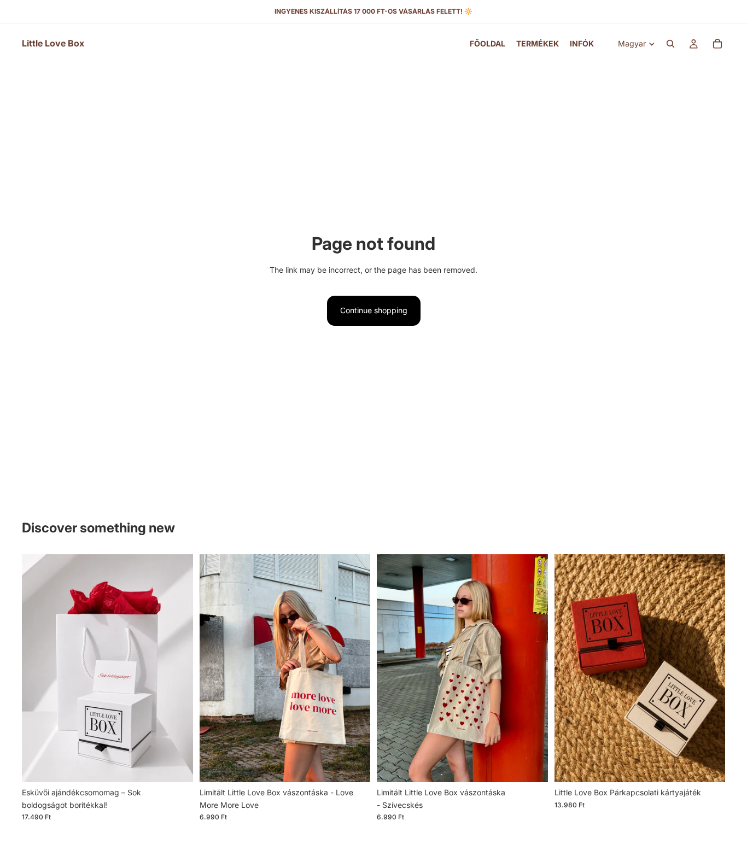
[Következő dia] (176, 668)
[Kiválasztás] (708, 765)
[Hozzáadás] (176, 765)
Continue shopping (373, 310)
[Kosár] (717, 44)
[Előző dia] (38, 668)
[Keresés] (670, 44)
